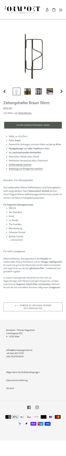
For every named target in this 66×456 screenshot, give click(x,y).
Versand (10, 388)
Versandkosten (25, 113)
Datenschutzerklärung (16, 380)
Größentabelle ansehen (20, 164)
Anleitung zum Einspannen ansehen (26, 168)
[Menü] (60, 9)
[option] (16, 91)
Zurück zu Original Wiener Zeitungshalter (35, 307)
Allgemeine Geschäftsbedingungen (23, 372)
